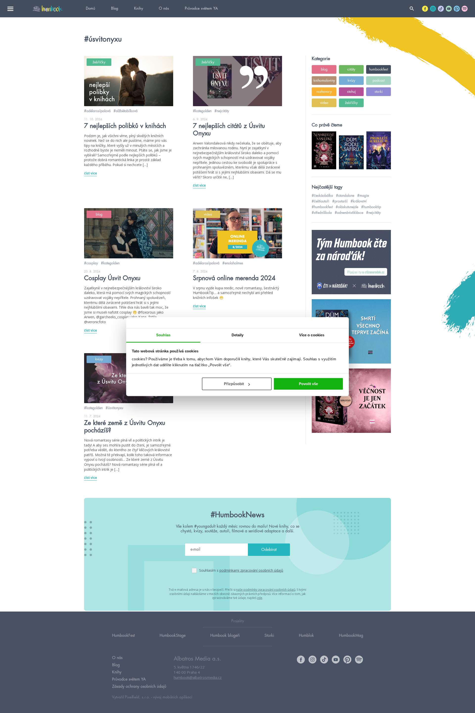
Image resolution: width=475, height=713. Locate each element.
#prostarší (340, 201)
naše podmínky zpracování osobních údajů (265, 590)
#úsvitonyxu (114, 408)
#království (359, 201)
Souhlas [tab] (163, 335)
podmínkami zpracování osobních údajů (251, 570)
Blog (114, 8)
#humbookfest (322, 207)
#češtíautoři (320, 201)
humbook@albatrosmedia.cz (198, 677)
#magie (363, 195)
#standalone (345, 195)
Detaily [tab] (238, 335)
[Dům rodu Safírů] (351, 331)
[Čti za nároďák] (351, 262)
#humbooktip (371, 207)
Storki (269, 636)
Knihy (138, 8)
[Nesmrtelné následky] (351, 401)
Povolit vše (308, 384)
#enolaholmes (232, 263)
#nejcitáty (221, 111)
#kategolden (202, 111)
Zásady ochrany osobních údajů (139, 686)
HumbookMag (351, 636)
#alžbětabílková (126, 111)
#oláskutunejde (347, 207)
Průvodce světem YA (201, 8)
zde (259, 598)
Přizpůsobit (234, 384)
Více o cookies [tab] (311, 335)
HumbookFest (123, 636)
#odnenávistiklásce (349, 212)
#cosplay (91, 263)
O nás (164, 8)
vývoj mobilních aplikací (172, 697)
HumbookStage (173, 636)
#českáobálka (322, 195)
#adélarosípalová (97, 111)
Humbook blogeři (225, 636)
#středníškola (322, 212)
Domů (90, 8)
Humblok (306, 636)
